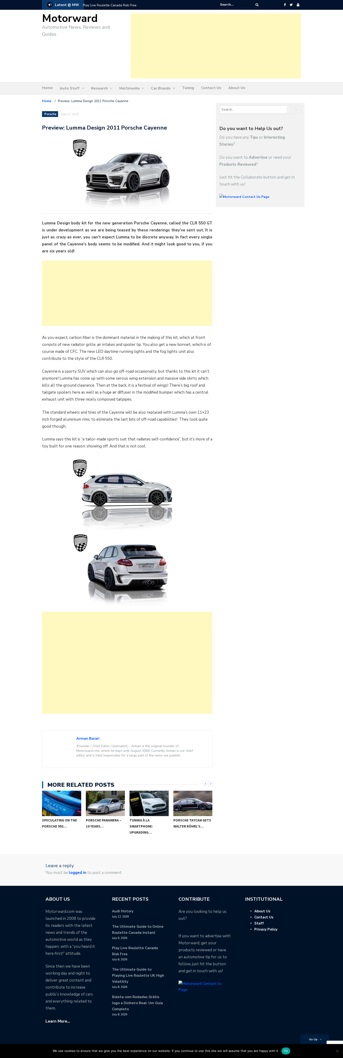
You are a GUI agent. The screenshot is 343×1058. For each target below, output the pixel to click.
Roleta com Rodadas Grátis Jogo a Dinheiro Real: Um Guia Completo (137, 1003)
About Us (236, 87)
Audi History (122, 911)
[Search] (257, 5)
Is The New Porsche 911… (190, 823)
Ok (286, 1051)
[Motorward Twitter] (291, 5)
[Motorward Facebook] (284, 5)
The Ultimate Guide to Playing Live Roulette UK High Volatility (138, 975)
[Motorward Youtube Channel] (298, 5)
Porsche (50, 114)
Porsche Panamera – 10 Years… (60, 823)
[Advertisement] (216, 46)
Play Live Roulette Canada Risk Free (109, 5)
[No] (337, 1051)
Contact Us (211, 87)
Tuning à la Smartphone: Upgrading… (97, 826)
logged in (77, 872)
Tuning (188, 87)
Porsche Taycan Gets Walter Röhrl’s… (149, 823)
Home (47, 87)
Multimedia (129, 88)
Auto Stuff (70, 88)
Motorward (70, 18)
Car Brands (161, 88)
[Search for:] (234, 5)
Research (99, 88)
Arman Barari (87, 738)
